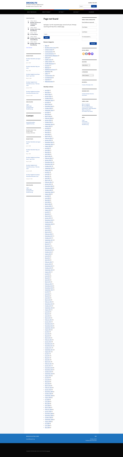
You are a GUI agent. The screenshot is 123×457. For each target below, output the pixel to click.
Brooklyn (31, 2)
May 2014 (47, 296)
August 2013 (48, 310)
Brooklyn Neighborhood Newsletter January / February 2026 (32, 83)
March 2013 (48, 318)
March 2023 (48, 136)
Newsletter (47, 71)
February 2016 (48, 262)
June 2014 (47, 294)
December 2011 (49, 343)
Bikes (46, 45)
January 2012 (48, 341)
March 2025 (48, 104)
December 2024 (49, 106)
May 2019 (47, 214)
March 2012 (48, 337)
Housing (47, 65)
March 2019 (48, 216)
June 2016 (47, 256)
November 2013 (49, 304)
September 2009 (49, 395)
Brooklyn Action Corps (50, 47)
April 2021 (47, 178)
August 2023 (48, 126)
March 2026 (48, 94)
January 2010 (48, 389)
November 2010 (49, 369)
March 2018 (48, 232)
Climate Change (49, 49)
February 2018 (48, 234)
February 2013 (48, 320)
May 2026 (47, 92)
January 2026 (48, 96)
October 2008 (48, 417)
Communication (49, 51)
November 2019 (49, 208)
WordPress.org (29, 109)
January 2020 (48, 206)
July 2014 (47, 292)
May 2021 (47, 176)
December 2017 (49, 236)
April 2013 (47, 316)
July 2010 (47, 377)
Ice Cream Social (34, 34)
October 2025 (48, 98)
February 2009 (48, 409)
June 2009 (47, 401)
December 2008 (49, 413)
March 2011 (48, 361)
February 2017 (48, 248)
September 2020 (49, 192)
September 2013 (49, 308)
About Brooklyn (31, 12)
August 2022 (48, 146)
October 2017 (48, 238)
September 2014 (49, 290)
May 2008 (47, 427)
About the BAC (46, 12)
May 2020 (47, 200)
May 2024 (47, 114)
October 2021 (48, 166)
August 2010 (48, 375)
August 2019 (48, 210)
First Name (84, 27)
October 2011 (48, 347)
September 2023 (49, 124)
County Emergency (49, 53)
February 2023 (48, 138)
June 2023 (47, 130)
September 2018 (49, 224)
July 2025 (47, 102)
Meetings (47, 67)
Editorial (47, 57)
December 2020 (49, 186)
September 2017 (49, 240)
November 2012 (49, 326)
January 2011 (48, 365)
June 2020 (47, 198)
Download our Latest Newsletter (89, 108)
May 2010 (47, 381)
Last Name (84, 32)
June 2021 (47, 174)
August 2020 (48, 194)
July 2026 (47, 90)
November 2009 (49, 391)
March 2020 (48, 204)
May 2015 (47, 278)
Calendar (91, 12)
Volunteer (47, 79)
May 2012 (47, 335)
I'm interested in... (86, 36)
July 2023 (47, 128)
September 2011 (49, 349)
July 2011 (47, 353)
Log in (27, 104)
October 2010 (48, 371)
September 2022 (49, 144)
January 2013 (48, 321)
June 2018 (47, 228)
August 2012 (48, 329)
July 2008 (47, 423)
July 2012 (47, 331)
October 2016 (48, 252)
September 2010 (49, 373)
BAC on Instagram (86, 105)
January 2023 (48, 140)
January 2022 (48, 160)
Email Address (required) (88, 22)
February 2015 (48, 284)
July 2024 (47, 112)
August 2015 (48, 272)
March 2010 (48, 385)
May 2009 (47, 403)
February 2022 (48, 158)
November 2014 (49, 288)
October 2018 (48, 222)
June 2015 (47, 276)
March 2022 (48, 156)
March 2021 (48, 180)
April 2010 (47, 383)
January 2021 (48, 184)
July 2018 (47, 226)
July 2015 (47, 274)
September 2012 (49, 328)
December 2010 (49, 367)
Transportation (48, 75)
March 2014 (48, 300)
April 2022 (47, 154)
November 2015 (49, 266)
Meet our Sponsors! (86, 109)
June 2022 (47, 150)
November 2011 (49, 345)
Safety (46, 73)
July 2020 (47, 196)
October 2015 (48, 268)
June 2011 (47, 355)
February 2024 (48, 118)
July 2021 (47, 172)
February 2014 (48, 302)
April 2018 (47, 230)
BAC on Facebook (86, 104)
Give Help (75, 12)
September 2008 (49, 419)
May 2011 (47, 357)
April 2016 (47, 260)
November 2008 (49, 415)
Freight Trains (48, 59)
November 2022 (49, 142)
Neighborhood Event (50, 69)
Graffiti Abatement (49, 63)
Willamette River (49, 81)
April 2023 (47, 134)
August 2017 (48, 242)
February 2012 (48, 339)
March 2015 (48, 282)
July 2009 (47, 399)
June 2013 (47, 312)
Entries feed (28, 106)
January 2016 (48, 264)
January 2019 (48, 218)
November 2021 (49, 164)
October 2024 (48, 108)
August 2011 (48, 351)
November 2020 (49, 188)
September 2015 (49, 270)
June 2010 (47, 379)
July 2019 (47, 212)
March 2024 (48, 116)
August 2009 (48, 397)
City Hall (48, 451)
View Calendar (29, 47)
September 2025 (49, 100)
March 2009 (48, 407)
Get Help (61, 12)
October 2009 (48, 393)
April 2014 (47, 298)
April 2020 (47, 202)
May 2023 (47, 132)
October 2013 (48, 306)
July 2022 (47, 148)
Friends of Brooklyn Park (87, 84)
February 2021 (48, 182)
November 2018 (49, 220)
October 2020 (48, 190)
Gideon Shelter (48, 61)
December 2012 (49, 323)
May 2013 (47, 313)
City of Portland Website (87, 107)
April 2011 (47, 359)
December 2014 (49, 286)
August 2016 (48, 254)
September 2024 (49, 110)
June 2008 (47, 425)
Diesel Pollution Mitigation (51, 55)
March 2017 (48, 246)
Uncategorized (48, 77)
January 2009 (48, 411)
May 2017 (47, 244)
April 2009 (47, 405)
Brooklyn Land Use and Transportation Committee (35, 24)
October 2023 (48, 122)
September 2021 (49, 168)
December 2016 (49, 250)
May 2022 (47, 152)
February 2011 (48, 363)
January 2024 (48, 120)
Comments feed (29, 107)
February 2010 (48, 387)
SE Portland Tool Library (87, 111)
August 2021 (48, 170)
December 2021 (49, 162)
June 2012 (47, 333)
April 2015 (47, 280)
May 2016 (47, 258)
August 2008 (48, 421)
